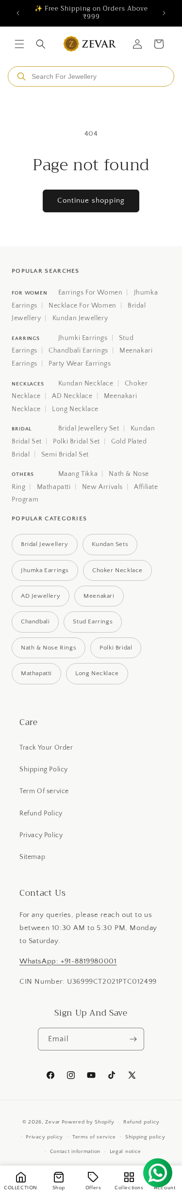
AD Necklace (72, 396)
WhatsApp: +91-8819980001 (67, 961)
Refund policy (141, 1122)
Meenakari (98, 595)
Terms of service (94, 1137)
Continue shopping (91, 200)
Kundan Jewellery (80, 318)
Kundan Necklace (86, 383)
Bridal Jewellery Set (88, 428)
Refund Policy (41, 813)
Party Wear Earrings (80, 364)
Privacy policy (44, 1137)
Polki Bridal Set (76, 441)
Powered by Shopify (88, 1122)
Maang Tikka (78, 474)
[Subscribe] (133, 1039)
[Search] (21, 76)
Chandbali (35, 621)
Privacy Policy (41, 835)
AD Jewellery (40, 595)
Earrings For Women (90, 292)
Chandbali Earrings (78, 351)
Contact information (75, 1151)
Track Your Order (46, 748)
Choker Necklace (117, 570)
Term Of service (44, 791)
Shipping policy (145, 1137)
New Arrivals (102, 487)
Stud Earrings (93, 621)
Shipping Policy (43, 769)
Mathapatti (54, 487)
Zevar (52, 1122)
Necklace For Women (82, 306)
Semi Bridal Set (65, 454)
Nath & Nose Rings (48, 647)
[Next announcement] (164, 13)
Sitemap (32, 857)
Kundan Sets (110, 544)
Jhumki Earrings (83, 338)
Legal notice (125, 1151)
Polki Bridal (115, 647)
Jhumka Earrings (45, 570)
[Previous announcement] (18, 13)
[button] (19, 44)
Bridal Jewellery (44, 544)
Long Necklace (75, 409)
